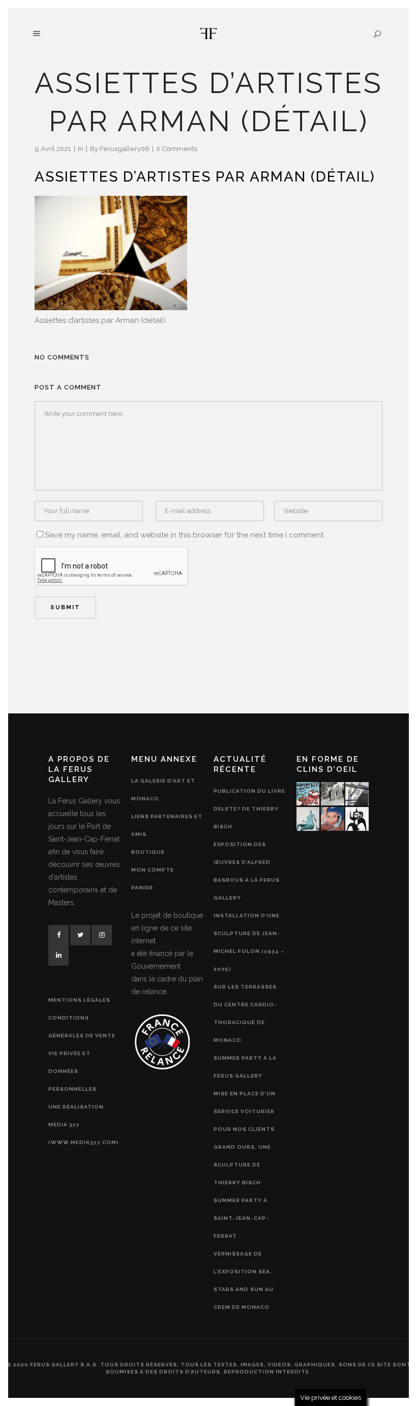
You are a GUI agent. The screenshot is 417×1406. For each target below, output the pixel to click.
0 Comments (176, 149)
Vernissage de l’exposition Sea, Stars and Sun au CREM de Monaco (244, 1280)
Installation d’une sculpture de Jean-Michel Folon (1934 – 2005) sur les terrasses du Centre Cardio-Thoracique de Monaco (249, 978)
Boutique (148, 852)
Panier (142, 887)
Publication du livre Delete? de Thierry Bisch (249, 808)
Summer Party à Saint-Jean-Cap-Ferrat (241, 1218)
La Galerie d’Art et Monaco (163, 789)
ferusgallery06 (125, 149)
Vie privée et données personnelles (72, 1071)
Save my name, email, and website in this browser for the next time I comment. (185, 535)
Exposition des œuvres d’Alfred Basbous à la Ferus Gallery (247, 871)
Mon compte (152, 870)
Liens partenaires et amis (166, 825)
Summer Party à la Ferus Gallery (245, 1067)
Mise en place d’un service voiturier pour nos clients (245, 1111)
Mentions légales (79, 1000)
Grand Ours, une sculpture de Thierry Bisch (242, 1164)
